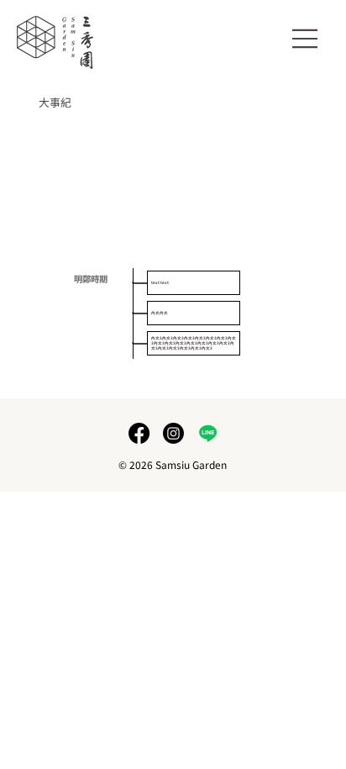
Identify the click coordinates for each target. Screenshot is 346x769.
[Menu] (305, 38)
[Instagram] (173, 433)
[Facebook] (138, 433)
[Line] (207, 433)
